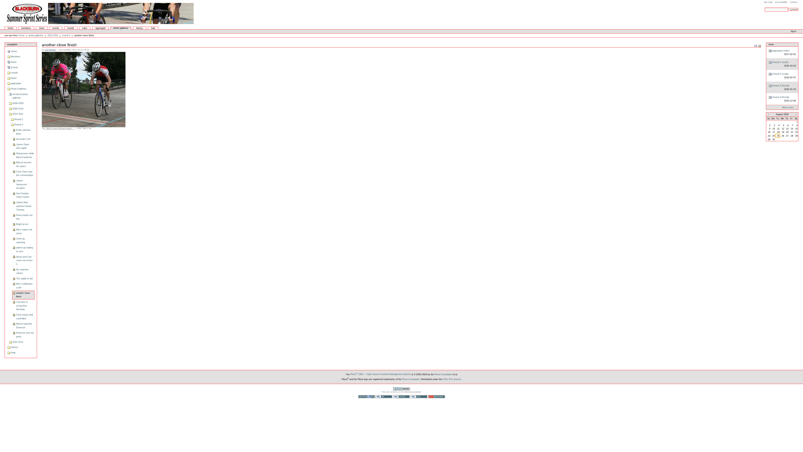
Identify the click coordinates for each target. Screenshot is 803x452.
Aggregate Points (784, 52)
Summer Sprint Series (99, 13)
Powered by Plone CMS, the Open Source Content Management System (401, 388)
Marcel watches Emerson (24, 325)
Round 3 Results (784, 99)
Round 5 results (784, 76)
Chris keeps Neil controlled (24, 316)
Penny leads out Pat (24, 217)
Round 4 (66, 35)
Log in (793, 31)
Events (55, 28)
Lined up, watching (20, 240)
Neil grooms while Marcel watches (25, 155)
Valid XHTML (401, 396)
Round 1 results (784, 64)
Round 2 (18, 119)
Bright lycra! (22, 224)
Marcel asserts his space (23, 164)
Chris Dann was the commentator (24, 173)
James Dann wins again (22, 146)
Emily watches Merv (23, 132)
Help (153, 28)
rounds (70, 28)
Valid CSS (419, 396)
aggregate (100, 28)
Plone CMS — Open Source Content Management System (380, 374)
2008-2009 (18, 103)
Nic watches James (22, 271)
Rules (84, 28)
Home (10, 28)
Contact (793, 2)
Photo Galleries (121, 28)
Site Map (768, 2)
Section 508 (366, 396)
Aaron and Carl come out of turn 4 (24, 260)
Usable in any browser (436, 396)
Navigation (12, 44)
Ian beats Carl (23, 139)
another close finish (23, 295)
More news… (789, 107)
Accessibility (781, 2)
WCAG (384, 396)
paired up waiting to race (24, 249)
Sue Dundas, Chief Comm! (22, 195)
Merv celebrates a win (24, 285)
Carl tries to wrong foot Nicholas (22, 306)
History (139, 28)
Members (26, 28)
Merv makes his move (24, 231)
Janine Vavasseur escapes (21, 184)
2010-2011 (52, 35)
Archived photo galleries (20, 96)
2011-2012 (18, 342)
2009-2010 (18, 108)
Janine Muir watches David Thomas (23, 206)
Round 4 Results (784, 87)
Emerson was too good (25, 334)
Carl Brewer (50, 50)
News (41, 28)
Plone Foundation (443, 374)
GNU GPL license (452, 379)
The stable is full (24, 278)
